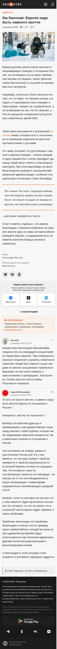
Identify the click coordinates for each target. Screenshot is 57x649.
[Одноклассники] (22, 631)
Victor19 (15, 340)
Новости (7, 12)
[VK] (35, 631)
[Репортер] (12, 4)
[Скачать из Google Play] (28, 621)
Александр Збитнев (12, 257)
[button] (45, 4)
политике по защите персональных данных (20, 612)
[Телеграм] (8, 631)
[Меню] (52, 4)
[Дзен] (49, 631)
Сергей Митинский (20, 392)
